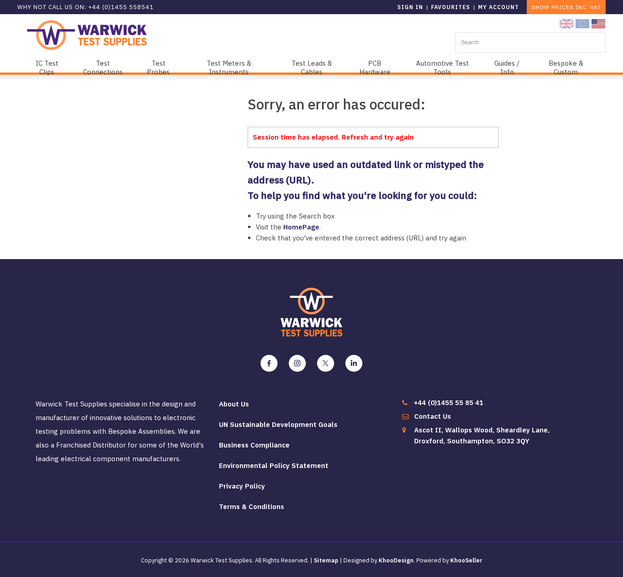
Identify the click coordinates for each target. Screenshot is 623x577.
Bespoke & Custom (566, 67)
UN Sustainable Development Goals (278, 424)
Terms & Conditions (251, 506)
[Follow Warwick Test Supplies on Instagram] (297, 363)
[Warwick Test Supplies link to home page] (86, 34)
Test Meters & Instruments (229, 67)
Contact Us (432, 416)
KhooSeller (466, 560)
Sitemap (326, 560)
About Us (234, 404)
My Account (498, 7)
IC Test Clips (47, 67)
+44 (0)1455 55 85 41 (448, 402)
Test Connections (103, 67)
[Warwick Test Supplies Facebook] (269, 363)
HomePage (301, 227)
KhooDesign (396, 560)
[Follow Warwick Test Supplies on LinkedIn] (354, 363)
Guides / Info (506, 67)
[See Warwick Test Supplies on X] (325, 363)
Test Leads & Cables (311, 67)
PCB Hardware (374, 67)
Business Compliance (254, 445)
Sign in (410, 7)
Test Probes (158, 67)
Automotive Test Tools (442, 67)
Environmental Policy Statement (273, 465)
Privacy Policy (242, 486)
